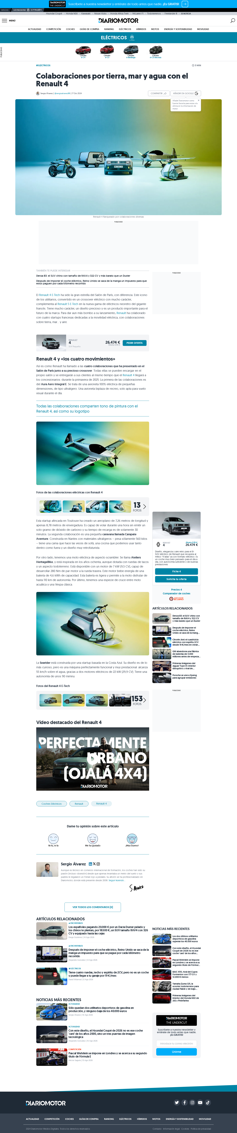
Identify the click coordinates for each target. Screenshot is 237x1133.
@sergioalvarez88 (62, 93)
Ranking (109, 29)
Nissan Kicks (100, 13)
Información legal (171, 1128)
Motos (155, 29)
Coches (70, 29)
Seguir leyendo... (117, 880)
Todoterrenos (154, 13)
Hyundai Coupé (54, 13)
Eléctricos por (20, 10)
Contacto (157, 1128)
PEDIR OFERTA (135, 343)
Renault (121, 313)
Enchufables (76, 923)
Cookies (185, 1128)
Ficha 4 (176, 571)
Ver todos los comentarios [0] (93, 907)
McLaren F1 (138, 13)
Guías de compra (89, 29)
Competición (53, 29)
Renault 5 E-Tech (68, 304)
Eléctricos (125, 29)
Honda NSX (72, 13)
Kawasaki (85, 13)
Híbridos (141, 29)
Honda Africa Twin (119, 13)
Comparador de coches (176, 593)
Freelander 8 (171, 13)
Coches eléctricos (52, 803)
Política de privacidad (201, 1128)
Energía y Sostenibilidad (178, 29)
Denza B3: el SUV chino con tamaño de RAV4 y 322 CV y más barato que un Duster (83, 276)
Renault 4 (128, 375)
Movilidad (203, 29)
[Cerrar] (198, 100)
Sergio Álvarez (46, 93)
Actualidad (34, 29)
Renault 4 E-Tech (49, 295)
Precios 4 (176, 589)
